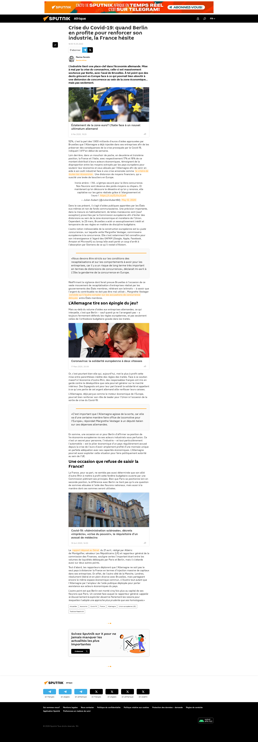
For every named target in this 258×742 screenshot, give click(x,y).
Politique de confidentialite (109, 707)
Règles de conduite (194, 707)
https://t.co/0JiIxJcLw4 (113, 195)
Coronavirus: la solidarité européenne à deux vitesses (106, 361)
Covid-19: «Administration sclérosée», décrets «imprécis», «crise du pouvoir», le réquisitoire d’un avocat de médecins (104, 534)
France (102, 606)
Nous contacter (87, 707)
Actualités (73, 606)
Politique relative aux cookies (136, 707)
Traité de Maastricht (77, 611)
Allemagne (112, 606)
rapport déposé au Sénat (85, 550)
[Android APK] (206, 721)
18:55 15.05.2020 (76, 44)
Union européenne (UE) (127, 606)
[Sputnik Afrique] (58, 22)
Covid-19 (93, 606)
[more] (145, 134)
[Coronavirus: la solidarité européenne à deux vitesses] (109, 340)
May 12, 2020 (129, 199)
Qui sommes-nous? (51, 707)
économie (83, 606)
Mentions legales (70, 707)
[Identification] (198, 18)
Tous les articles (81, 60)
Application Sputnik (51, 711)
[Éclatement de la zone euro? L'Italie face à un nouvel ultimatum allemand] (109, 104)
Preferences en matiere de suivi (77, 711)
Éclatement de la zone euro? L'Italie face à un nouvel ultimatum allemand (105, 126)
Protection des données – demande (167, 707)
